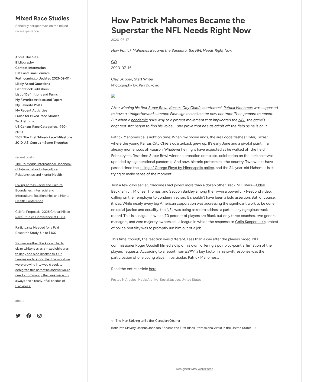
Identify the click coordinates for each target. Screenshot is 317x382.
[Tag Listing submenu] (33, 121)
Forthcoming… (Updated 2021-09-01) (43, 78)
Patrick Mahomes (238, 107)
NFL (241, 120)
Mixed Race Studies (42, 18)
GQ (114, 62)
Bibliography (24, 62)
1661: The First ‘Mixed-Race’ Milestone (43, 137)
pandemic (139, 120)
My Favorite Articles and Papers (38, 100)
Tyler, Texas (256, 137)
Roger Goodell (147, 245)
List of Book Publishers (32, 89)
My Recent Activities (31, 110)
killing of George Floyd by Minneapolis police (177, 168)
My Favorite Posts (28, 105)
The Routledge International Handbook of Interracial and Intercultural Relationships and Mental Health (43, 169)
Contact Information (30, 68)
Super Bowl (157, 107)
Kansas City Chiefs (185, 107)
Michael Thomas (146, 191)
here (152, 269)
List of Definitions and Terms (36, 94)
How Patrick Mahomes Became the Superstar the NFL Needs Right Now (181, 25)
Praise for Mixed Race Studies (37, 116)
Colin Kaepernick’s (250, 222)
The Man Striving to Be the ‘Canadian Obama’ (148, 321)
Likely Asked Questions (32, 84)
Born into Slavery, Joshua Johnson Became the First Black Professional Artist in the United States (181, 328)
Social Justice (170, 280)
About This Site (27, 57)
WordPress (205, 369)
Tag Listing (23, 121)
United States (191, 280)
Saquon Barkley (182, 191)
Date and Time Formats (32, 73)
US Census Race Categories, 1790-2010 (41, 129)
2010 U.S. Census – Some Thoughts (41, 143)
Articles (130, 280)
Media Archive (148, 280)
